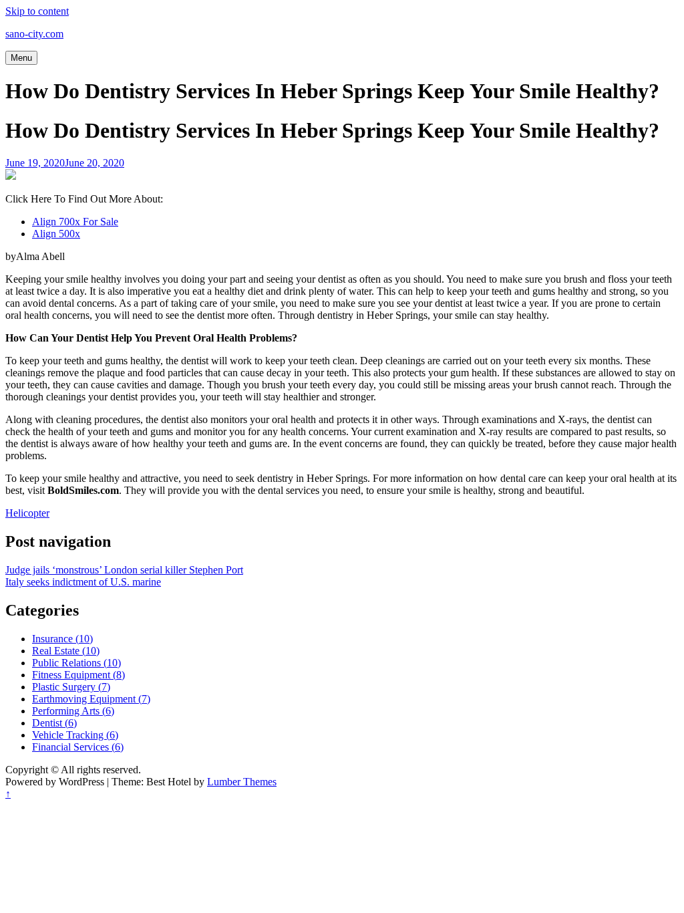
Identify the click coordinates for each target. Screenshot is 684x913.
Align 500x (56, 233)
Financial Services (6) (78, 747)
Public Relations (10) (76, 662)
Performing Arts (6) (73, 710)
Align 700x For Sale (75, 221)
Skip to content (37, 11)
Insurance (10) (62, 638)
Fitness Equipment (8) (78, 674)
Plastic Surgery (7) (71, 686)
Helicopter (27, 513)
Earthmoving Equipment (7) (91, 698)
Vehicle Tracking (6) (75, 735)
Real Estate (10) (66, 650)
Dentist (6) (54, 723)
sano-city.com (34, 33)
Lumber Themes (242, 781)
